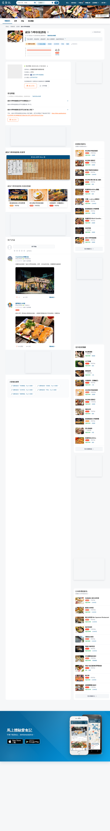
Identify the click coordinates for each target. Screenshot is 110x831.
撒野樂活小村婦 (20, 303)
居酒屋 (18, 26)
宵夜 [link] (62, 44)
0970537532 (34, 77)
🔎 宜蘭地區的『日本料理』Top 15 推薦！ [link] (22, 390)
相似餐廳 (31, 21)
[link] (93, 155)
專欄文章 (87, 2)
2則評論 (57, 54)
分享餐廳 (44, 86)
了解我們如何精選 (51, 35)
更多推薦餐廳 (88, 449)
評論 (22, 21)
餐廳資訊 (7, 21)
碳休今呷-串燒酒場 (38, 74)
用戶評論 (11, 240)
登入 (67, 2)
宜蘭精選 (12, 26)
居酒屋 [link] (49, 44)
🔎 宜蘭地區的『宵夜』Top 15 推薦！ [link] (47, 390)
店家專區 (94, 2)
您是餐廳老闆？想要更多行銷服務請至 (37, 81)
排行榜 (103, 2)
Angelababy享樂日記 (22, 257)
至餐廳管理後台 (42, 178)
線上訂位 (32, 86)
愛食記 (7, 26)
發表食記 (73, 2)
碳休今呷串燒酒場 (35, 32)
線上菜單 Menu (38, 157)
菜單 (15, 21)
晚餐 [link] (67, 44)
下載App (80, 2)
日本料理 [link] (56, 44)
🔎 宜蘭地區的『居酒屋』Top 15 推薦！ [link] (48, 385)
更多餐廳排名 (88, 249)
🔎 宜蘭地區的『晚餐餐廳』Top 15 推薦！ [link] (22, 394)
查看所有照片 (103, 16)
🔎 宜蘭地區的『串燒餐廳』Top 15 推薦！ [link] (22, 385)
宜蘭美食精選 (31, 44)
